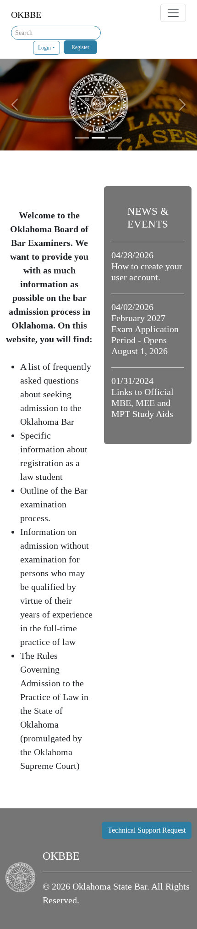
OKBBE (26, 15)
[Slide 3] (115, 138)
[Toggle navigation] (173, 13)
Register (80, 47)
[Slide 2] (98, 138)
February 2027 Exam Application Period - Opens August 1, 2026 (145, 329)
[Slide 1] (82, 138)
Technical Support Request (147, 830)
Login (44, 48)
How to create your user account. (146, 266)
